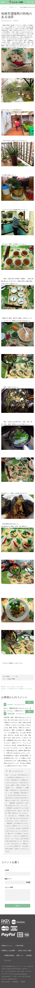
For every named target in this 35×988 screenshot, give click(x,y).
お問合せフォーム (6, 945)
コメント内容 (9, 887)
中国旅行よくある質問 (8, 950)
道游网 (23, 981)
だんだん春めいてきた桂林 (15, 686)
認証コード (8, 878)
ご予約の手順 (19, 945)
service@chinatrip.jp (21, 974)
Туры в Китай (5, 981)
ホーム (4, 7)
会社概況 (29, 955)
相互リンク (20, 955)
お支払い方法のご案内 (24, 950)
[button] (17, 2)
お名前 (7, 870)
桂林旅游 (15, 981)
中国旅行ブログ (13, 7)
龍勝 (8, 40)
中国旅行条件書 (9, 955)
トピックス (7, 960)
